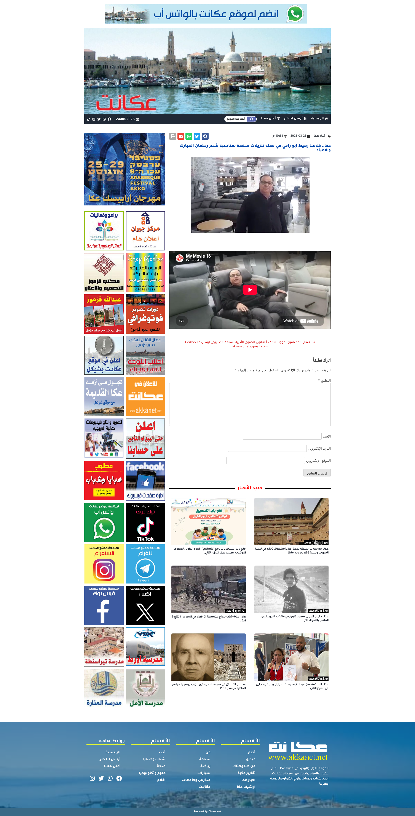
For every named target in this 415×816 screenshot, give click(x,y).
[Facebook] (109, 119)
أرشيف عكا (246, 787)
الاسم (327, 436)
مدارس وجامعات (196, 780)
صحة (161, 766)
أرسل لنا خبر (110, 759)
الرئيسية (113, 753)
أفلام (161, 780)
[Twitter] (99, 119)
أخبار (251, 753)
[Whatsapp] (104, 119)
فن (208, 753)
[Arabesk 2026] (124, 204)
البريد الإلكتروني (319, 448)
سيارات (204, 773)
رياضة (205, 766)
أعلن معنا (112, 766)
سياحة (205, 759)
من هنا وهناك (243, 766)
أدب (162, 753)
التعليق (324, 380)
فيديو (250, 759)
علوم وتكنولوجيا (152, 773)
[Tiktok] (88, 119)
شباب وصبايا (154, 759)
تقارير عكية (246, 773)
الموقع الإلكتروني (318, 460)
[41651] (208, 22)
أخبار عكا (248, 780)
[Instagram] (94, 119)
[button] (205, 136)
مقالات (205, 787)
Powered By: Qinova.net (207, 811)
